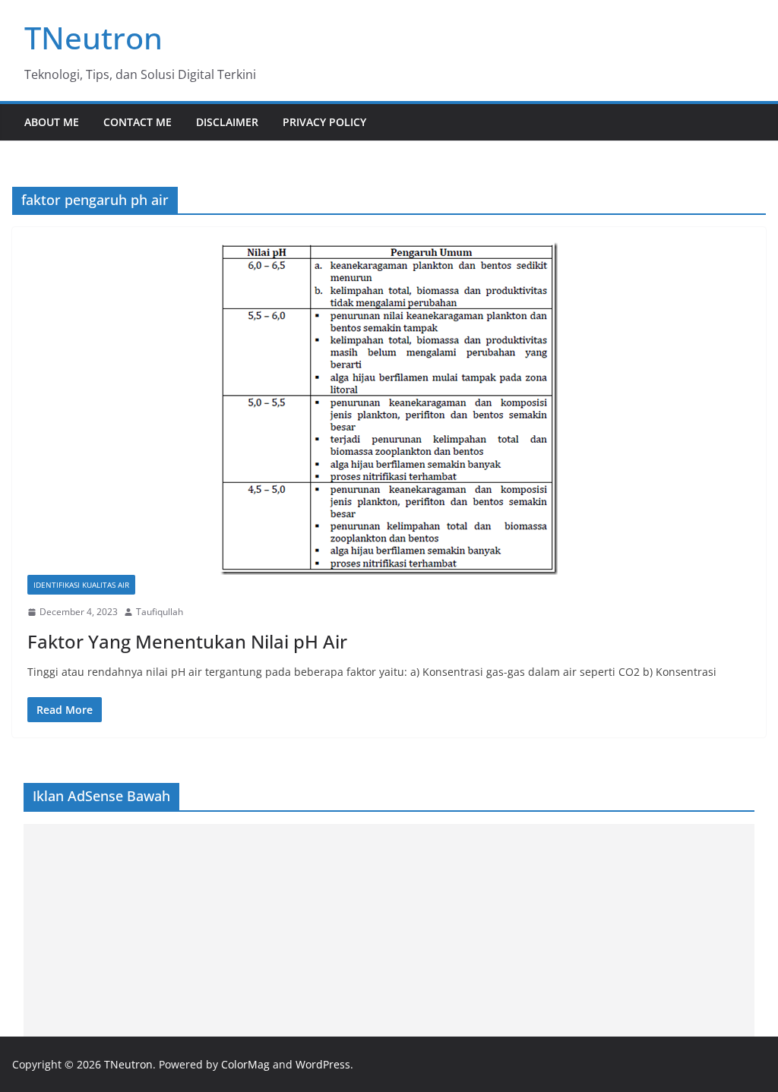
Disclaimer (227, 122)
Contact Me (137, 122)
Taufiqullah (159, 611)
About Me (51, 122)
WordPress (323, 1064)
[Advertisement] (389, 930)
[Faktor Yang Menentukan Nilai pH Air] (389, 408)
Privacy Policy (324, 122)
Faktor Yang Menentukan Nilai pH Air (187, 641)
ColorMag (245, 1064)
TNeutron (93, 37)
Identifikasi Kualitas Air (81, 584)
